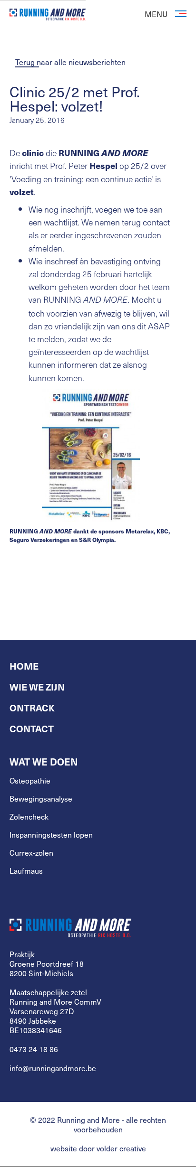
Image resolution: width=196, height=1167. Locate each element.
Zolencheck (29, 817)
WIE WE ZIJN (37, 686)
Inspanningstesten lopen (51, 835)
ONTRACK (32, 707)
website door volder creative (98, 1148)
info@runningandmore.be (53, 1068)
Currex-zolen (31, 853)
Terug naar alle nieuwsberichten (70, 61)
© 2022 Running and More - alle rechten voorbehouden (98, 1124)
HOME (24, 666)
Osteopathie (30, 780)
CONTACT (32, 728)
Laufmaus (26, 871)
